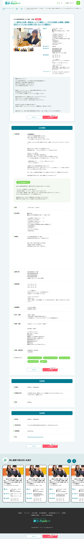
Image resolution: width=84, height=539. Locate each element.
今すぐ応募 (50, 117)
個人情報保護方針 (43, 513)
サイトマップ (27, 513)
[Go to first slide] (40, 37)
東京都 (17, 9)
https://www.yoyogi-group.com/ (35, 437)
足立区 (22, 9)
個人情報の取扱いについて (54, 513)
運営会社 (20, 513)
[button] (17, 49)
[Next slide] (74, 461)
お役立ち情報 (34, 513)
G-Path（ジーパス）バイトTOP (8, 9)
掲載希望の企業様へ (35, 515)
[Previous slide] (13, 37)
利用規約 (64, 513)
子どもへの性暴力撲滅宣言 (47, 515)
